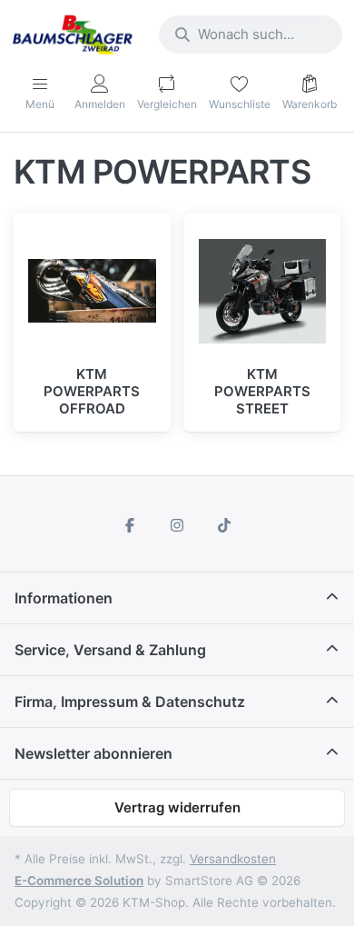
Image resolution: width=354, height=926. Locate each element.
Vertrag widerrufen (177, 807)
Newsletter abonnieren (93, 753)
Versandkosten (233, 858)
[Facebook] (131, 525)
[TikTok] (224, 525)
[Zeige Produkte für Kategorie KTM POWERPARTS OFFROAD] (92, 291)
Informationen (64, 598)
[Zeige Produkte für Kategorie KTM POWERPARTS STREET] (263, 291)
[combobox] (250, 34)
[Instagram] (177, 525)
